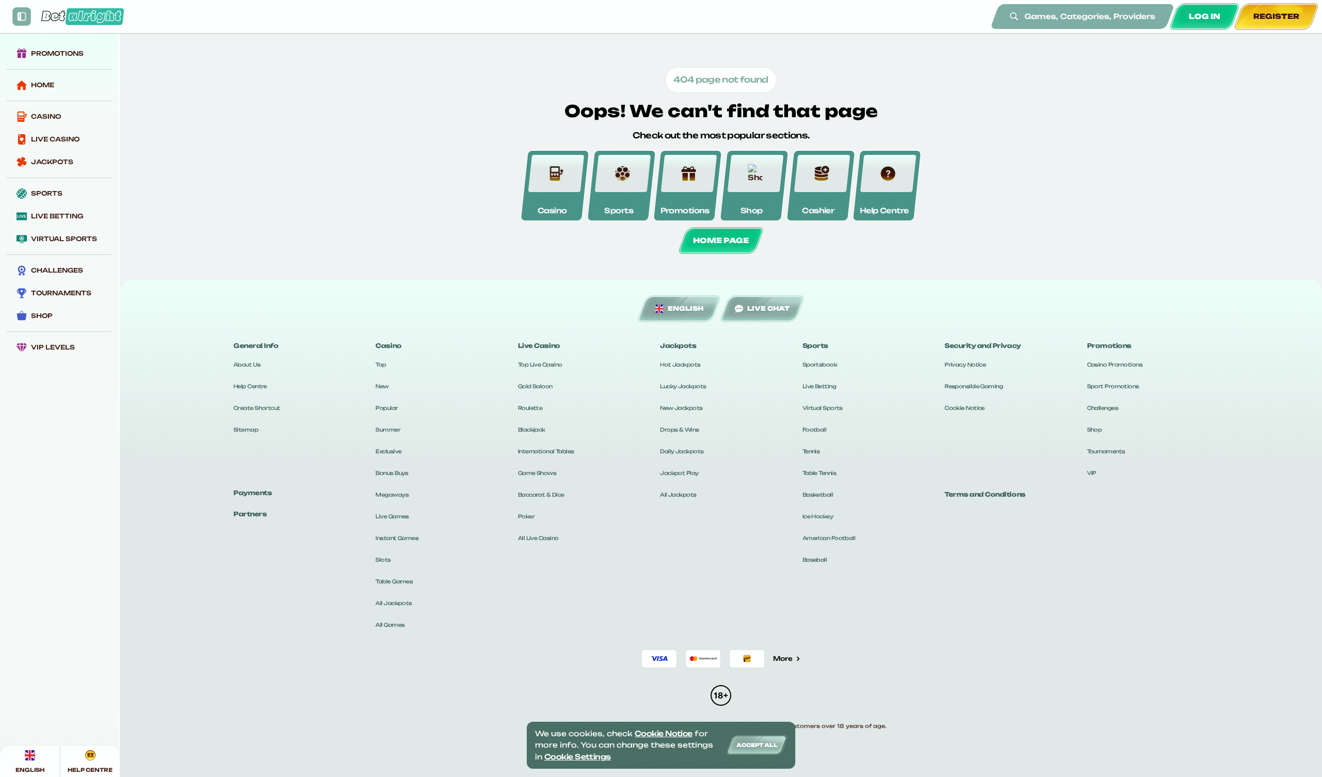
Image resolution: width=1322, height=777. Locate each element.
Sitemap (245, 429)
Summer (387, 429)
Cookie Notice (965, 408)
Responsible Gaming (974, 386)
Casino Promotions (1114, 364)
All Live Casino (538, 538)
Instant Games (396, 538)
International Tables (546, 451)
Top (380, 364)
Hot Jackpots (680, 364)
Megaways (391, 494)
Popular (386, 408)
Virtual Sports (822, 408)
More (783, 658)
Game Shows (537, 473)
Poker (526, 516)
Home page (721, 240)
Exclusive (388, 451)
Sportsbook (819, 364)
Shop (1094, 429)
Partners (249, 514)
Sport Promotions (1113, 386)
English (685, 308)
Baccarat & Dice (541, 494)
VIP (1091, 473)
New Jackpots (681, 408)
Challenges (1102, 408)
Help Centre (250, 386)
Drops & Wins (679, 429)
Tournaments (1106, 451)
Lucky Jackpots (683, 386)
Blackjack (531, 429)
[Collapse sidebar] (21, 16)
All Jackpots (393, 603)
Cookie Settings (577, 756)
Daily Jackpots (681, 451)
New (381, 386)
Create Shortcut (256, 408)
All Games (389, 625)
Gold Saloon (535, 386)
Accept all (757, 745)
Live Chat (768, 308)
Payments (252, 493)
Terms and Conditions (985, 494)
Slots (382, 560)
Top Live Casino (540, 364)
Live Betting (819, 386)
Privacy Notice (965, 364)
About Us (247, 364)
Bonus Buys (391, 473)
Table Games (394, 581)
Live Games (391, 516)
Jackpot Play (679, 473)
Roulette (530, 408)
